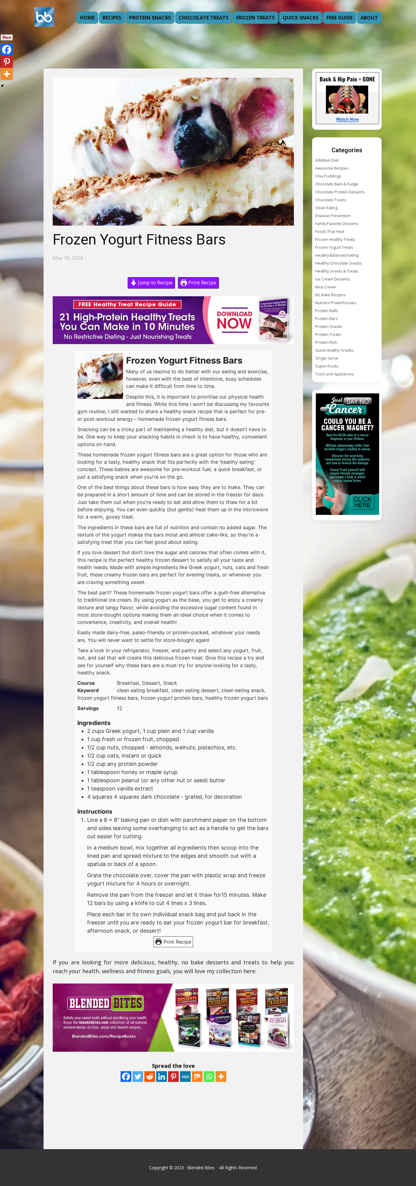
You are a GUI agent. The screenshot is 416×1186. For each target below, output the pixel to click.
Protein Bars (326, 318)
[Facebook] (126, 1076)
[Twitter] (137, 1076)
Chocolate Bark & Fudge (336, 184)
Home (87, 17)
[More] (221, 1076)
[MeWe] (185, 1076)
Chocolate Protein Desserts (340, 192)
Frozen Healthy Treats (335, 239)
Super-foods (326, 366)
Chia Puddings (328, 176)
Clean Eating (326, 207)
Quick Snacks (301, 17)
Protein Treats (328, 334)
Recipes (112, 17)
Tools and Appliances (334, 374)
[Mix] (197, 1076)
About (369, 17)
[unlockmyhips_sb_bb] (347, 99)
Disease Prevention (333, 215)
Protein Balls (326, 310)
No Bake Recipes (330, 294)
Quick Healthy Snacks (334, 350)
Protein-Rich (326, 342)
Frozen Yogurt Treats (334, 247)
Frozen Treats (255, 17)
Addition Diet (327, 160)
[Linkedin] (161, 1076)
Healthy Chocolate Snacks (338, 263)
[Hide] (2, 85)
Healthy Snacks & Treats (336, 271)
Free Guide (339, 17)
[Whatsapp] (209, 1076)
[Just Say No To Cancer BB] (347, 455)
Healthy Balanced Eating (336, 255)
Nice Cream (325, 287)
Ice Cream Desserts (332, 279)
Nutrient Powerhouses (335, 302)
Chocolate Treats (203, 17)
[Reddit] (149, 1076)
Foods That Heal (329, 231)
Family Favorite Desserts (336, 223)
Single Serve (326, 358)
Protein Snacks (150, 17)
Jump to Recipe (154, 282)
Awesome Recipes (331, 168)
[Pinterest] (173, 1076)
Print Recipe (201, 282)
